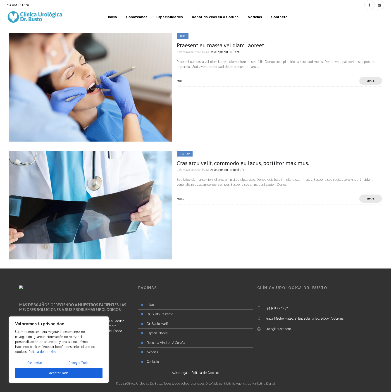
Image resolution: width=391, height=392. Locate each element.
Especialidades (169, 17)
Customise (34, 363)
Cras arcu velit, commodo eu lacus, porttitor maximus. (243, 163)
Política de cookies (42, 352)
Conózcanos (136, 17)
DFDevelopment (217, 52)
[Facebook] (369, 5)
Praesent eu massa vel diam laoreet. (221, 45)
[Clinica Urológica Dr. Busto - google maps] (314, 322)
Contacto (279, 17)
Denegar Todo (78, 363)
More (180, 81)
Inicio (112, 17)
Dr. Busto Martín (158, 323)
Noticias (255, 17)
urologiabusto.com (278, 329)
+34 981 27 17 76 (276, 308)
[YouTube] (379, 5)
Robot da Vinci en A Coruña (215, 17)
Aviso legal (180, 373)
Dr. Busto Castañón (160, 314)
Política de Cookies (205, 373)
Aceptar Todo (59, 373)
